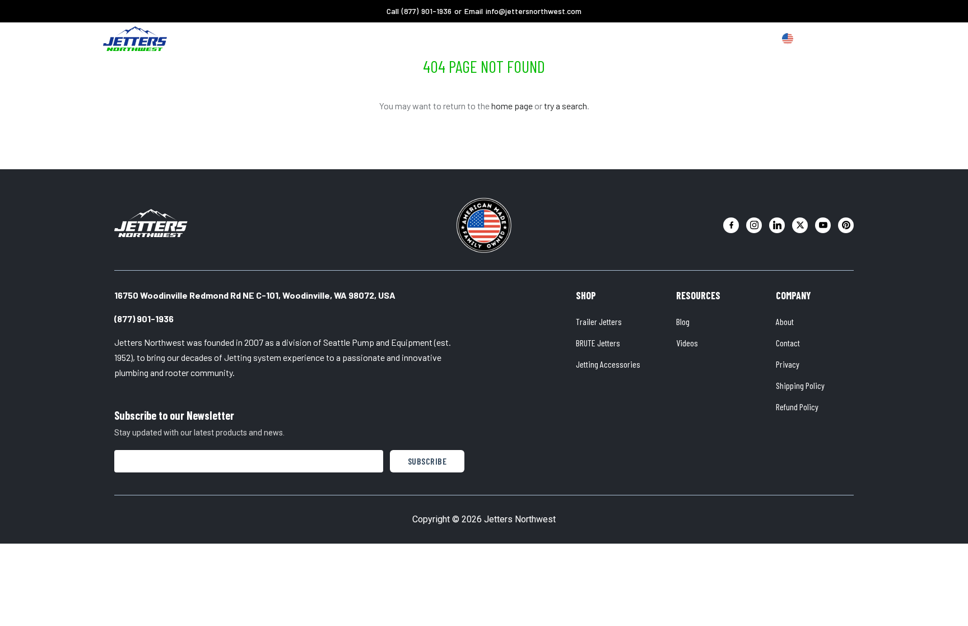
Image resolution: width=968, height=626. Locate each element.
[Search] (829, 39)
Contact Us (580, 38)
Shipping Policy (800, 385)
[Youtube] (823, 225)
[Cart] (850, 39)
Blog (683, 321)
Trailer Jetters (599, 321)
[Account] (808, 39)
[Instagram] (754, 225)
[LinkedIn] (777, 225)
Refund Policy (797, 406)
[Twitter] (800, 225)
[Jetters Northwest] (151, 223)
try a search (565, 105)
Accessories (418, 38)
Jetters (362, 38)
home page (512, 105)
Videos (687, 342)
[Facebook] (731, 225)
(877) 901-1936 (427, 11)
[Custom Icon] (787, 38)
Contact (788, 342)
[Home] (135, 38)
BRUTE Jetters (598, 342)
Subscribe (427, 461)
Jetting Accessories (608, 364)
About (471, 38)
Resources (520, 38)
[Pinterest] (846, 225)
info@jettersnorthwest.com (533, 11)
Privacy (787, 364)
